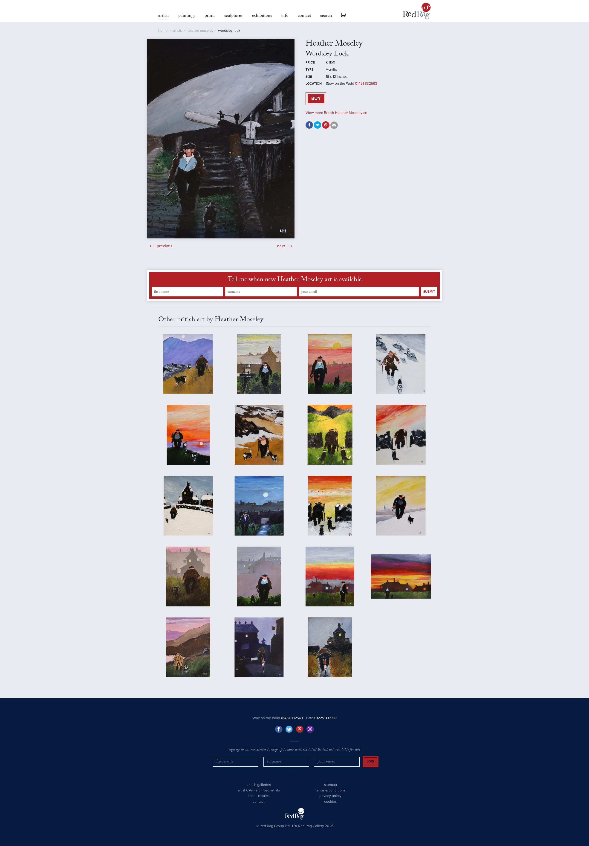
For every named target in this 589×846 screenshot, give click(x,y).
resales (263, 796)
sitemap (330, 784)
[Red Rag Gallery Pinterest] (299, 729)
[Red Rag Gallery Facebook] (279, 729)
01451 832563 (366, 83)
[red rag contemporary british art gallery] (417, 11)
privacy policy (330, 796)
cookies (330, 801)
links (251, 796)
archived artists (268, 790)
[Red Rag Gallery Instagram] (310, 729)
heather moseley (200, 30)
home (162, 30)
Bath (321, 718)
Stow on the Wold (277, 718)
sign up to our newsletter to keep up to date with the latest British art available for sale (294, 750)
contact (259, 801)
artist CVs (245, 790)
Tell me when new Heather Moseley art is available (295, 280)
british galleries (258, 784)
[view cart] (343, 15)
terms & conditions (330, 790)
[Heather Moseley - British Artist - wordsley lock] (220, 138)
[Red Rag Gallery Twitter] (289, 729)
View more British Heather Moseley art (336, 112)
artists (177, 30)
